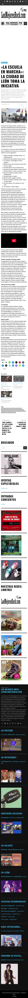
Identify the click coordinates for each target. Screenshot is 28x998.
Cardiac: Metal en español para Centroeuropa (5, 384)
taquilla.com (4, 488)
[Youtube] (23, 1)
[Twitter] (20, 1)
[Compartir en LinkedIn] (21, 106)
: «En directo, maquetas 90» (12, 817)
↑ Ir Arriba (14, 996)
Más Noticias (4, 62)
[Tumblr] (17, 1)
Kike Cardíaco (4, 409)
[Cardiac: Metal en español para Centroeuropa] (6, 379)
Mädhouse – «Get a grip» (8, 916)
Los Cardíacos (21, 409)
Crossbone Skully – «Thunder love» (10, 914)
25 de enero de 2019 (5, 104)
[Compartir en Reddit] (26, 106)
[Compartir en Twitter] (21, 104)
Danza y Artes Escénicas (5, 408)
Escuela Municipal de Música (16, 408)
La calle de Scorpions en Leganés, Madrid (12, 931)
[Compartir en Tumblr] (19, 106)
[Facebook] (4, 1)
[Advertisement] (14, 45)
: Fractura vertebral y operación (12, 960)
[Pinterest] (12, 1)
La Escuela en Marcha (11, 409)
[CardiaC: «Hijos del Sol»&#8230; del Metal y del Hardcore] (18, 379)
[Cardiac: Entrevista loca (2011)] (6, 394)
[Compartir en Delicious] (24, 106)
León (17, 409)
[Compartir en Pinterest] (26, 104)
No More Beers (9, 411)
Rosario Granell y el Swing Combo (19, 411)
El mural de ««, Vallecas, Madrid (13, 734)
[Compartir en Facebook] (19, 104)
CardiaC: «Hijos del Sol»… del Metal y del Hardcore (18, 384)
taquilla (3, 504)
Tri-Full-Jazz (3, 412)
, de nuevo (20, 876)
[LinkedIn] (9, 1)
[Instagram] (7, 1)
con (7, 876)
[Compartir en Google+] (24, 104)
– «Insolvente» (12, 911)
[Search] (2, 4)
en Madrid (12, 849)
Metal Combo (3, 411)
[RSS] (15, 1)
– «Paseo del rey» (13, 905)
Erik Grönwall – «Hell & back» (9, 919)
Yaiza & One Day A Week (11, 412)
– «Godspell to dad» (9, 908)
